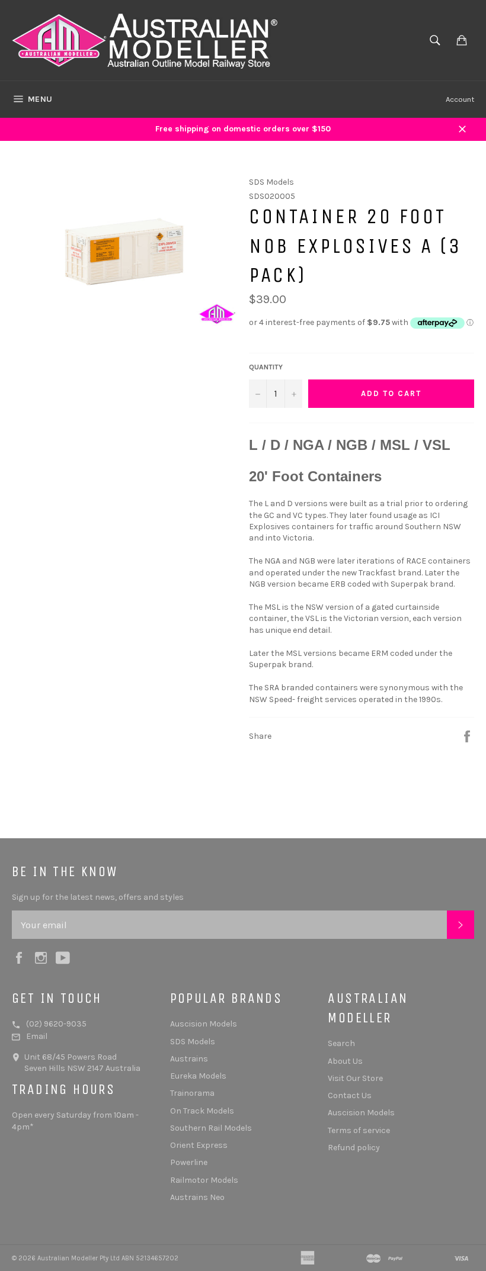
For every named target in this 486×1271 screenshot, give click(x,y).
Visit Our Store (355, 1078)
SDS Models (192, 1042)
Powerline (188, 1162)
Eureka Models (198, 1076)
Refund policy (354, 1148)
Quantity (266, 367)
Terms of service (359, 1130)
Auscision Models (203, 1024)
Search (341, 1043)
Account (460, 99)
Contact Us (350, 1095)
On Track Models (202, 1111)
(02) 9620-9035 (56, 1024)
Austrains (189, 1059)
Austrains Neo (197, 1197)
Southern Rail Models (211, 1128)
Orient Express (199, 1145)
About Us (345, 1061)
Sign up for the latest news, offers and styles (98, 897)
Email (36, 1036)
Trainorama (192, 1093)
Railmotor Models (204, 1180)
